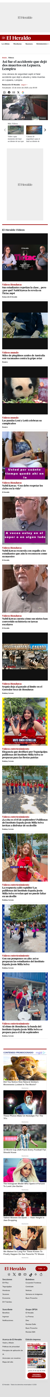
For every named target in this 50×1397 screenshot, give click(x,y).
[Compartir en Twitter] (18, 92)
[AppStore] (41, 1274)
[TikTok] (30, 1274)
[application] (25, 107)
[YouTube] (25, 1274)
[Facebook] (9, 1274)
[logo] (16, 1268)
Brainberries (25, 1088)
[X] (14, 1274)
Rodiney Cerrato (8, 693)
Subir (40, 1269)
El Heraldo (5, 492)
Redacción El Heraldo (14, 85)
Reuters (5, 362)
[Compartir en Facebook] (9, 92)
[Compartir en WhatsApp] (4, 92)
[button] (16, 134)
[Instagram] (19, 1274)
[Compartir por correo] (13, 92)
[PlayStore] (35, 1274)
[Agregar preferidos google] (23, 92)
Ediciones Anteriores (36, 1375)
